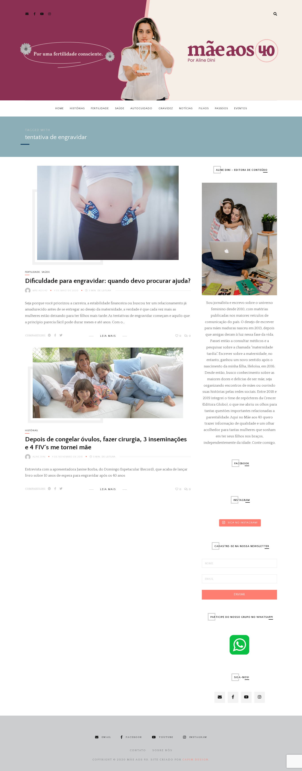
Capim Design (195, 759)
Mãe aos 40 (40, 290)
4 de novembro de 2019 (68, 456)
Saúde (119, 108)
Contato (138, 750)
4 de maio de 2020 (66, 290)
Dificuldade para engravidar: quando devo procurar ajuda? (108, 281)
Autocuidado (141, 108)
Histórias (77, 108)
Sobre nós (162, 750)
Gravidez (166, 108)
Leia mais (108, 336)
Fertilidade (100, 108)
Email (106, 737)
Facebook (134, 737)
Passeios (221, 108)
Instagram (198, 737)
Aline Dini (39, 456)
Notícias (186, 108)
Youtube (166, 737)
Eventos (240, 108)
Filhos (204, 108)
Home (59, 108)
